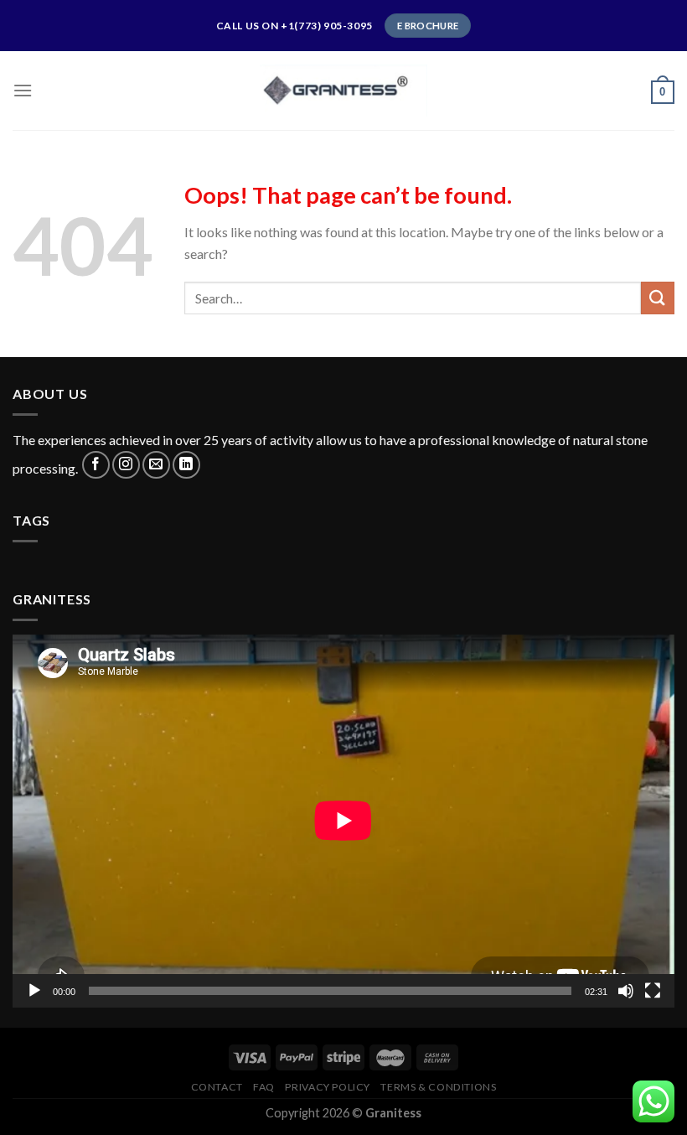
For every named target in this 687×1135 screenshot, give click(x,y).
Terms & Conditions (438, 1087)
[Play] (34, 990)
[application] (343, 821)
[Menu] (23, 90)
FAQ (264, 1087)
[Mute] (625, 990)
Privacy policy (327, 1087)
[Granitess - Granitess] (343, 90)
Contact (217, 1087)
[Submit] (657, 298)
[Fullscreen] (652, 990)
